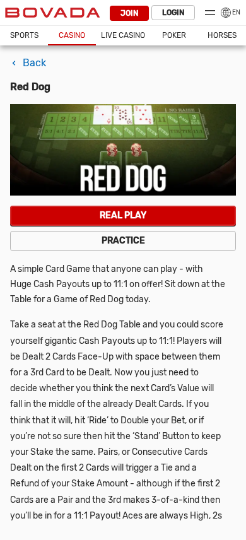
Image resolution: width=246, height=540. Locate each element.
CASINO (72, 35)
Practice (123, 240)
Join (129, 13)
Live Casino (123, 35)
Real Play (123, 215)
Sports (24, 35)
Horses (222, 35)
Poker (174, 35)
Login (173, 12)
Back (34, 63)
